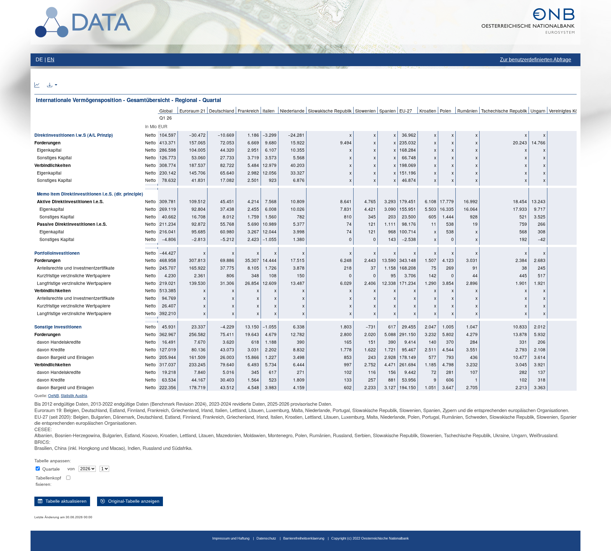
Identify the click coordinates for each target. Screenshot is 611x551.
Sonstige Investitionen (57, 327)
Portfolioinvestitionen (57, 253)
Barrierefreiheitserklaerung (303, 538)
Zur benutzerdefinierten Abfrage (535, 59)
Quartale (51, 469)
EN (50, 59)
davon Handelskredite (57, 342)
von (71, 468)
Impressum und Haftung (230, 538)
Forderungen (47, 143)
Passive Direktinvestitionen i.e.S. (70, 224)
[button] (52, 85)
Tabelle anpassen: (52, 460)
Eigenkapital (47, 150)
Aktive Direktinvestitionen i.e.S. (69, 201)
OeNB (53, 395)
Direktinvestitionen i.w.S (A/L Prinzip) (73, 135)
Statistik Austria (74, 395)
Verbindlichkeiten (52, 165)
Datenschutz (266, 538)
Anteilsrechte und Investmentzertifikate (74, 268)
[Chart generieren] (36, 85)
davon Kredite (49, 349)
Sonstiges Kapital (53, 157)
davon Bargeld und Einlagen (64, 357)
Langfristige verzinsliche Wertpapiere (72, 283)
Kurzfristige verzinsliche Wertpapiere (72, 275)
